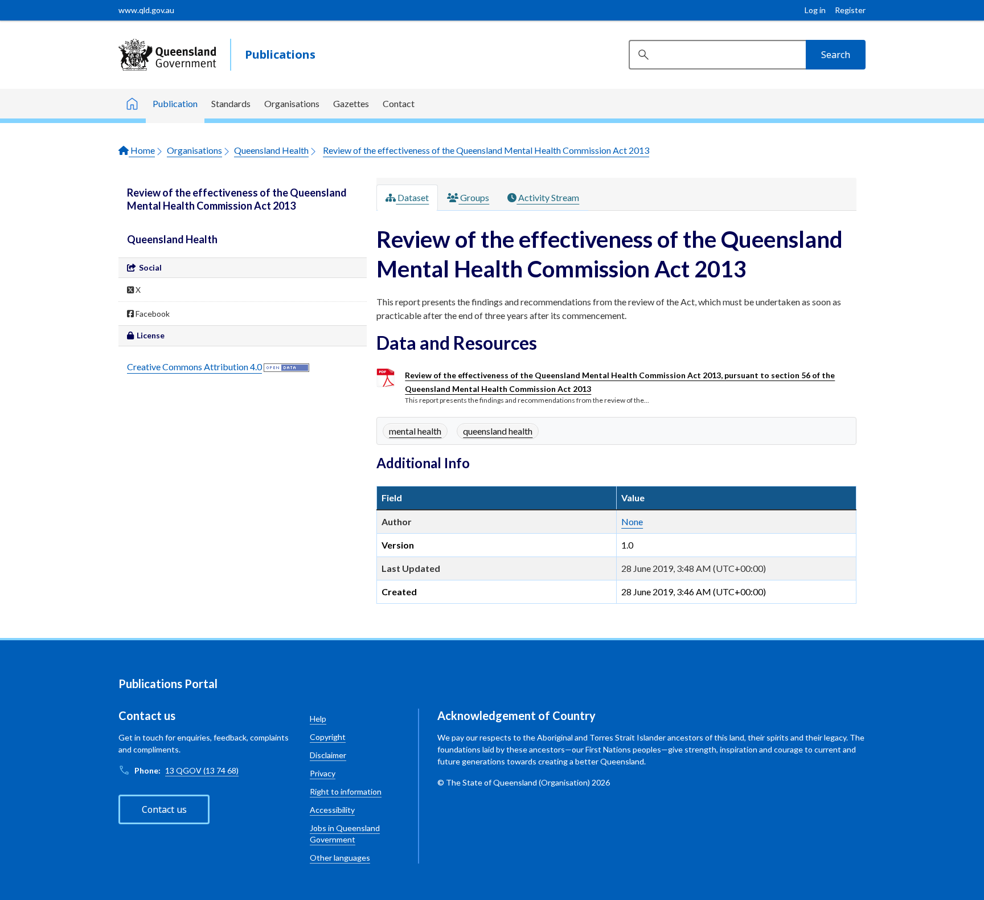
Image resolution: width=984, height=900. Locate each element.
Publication (175, 103)
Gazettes (351, 103)
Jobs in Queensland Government (345, 833)
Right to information (346, 791)
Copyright (328, 737)
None (632, 521)
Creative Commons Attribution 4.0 (194, 366)
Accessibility (332, 810)
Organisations (291, 103)
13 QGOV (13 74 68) (202, 770)
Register (850, 10)
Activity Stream (547, 197)
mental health (415, 431)
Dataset (412, 197)
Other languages (340, 857)
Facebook (152, 313)
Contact (399, 103)
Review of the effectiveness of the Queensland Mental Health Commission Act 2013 (486, 150)
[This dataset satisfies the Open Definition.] (286, 366)
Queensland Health (271, 150)
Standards (231, 103)
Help (318, 718)
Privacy (322, 773)
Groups (473, 197)
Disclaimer (328, 755)
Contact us (164, 809)
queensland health (497, 431)
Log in (815, 10)
